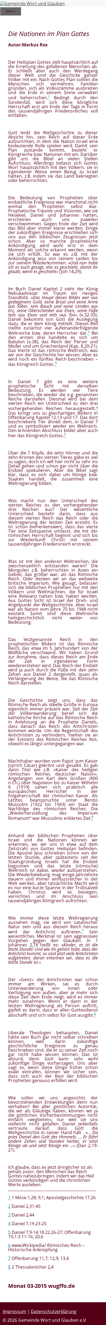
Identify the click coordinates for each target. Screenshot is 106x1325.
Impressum (14, 1311)
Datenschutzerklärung (53, 1311)
